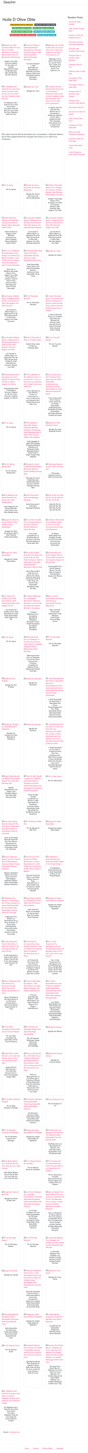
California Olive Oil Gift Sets (77, 72)
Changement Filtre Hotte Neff (75, 126)
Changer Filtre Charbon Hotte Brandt (77, 101)
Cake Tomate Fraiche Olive (76, 29)
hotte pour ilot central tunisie (45, 25)
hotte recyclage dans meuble (44, 31)
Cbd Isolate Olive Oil (76, 107)
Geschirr (9, 2)
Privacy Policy (47, 1448)
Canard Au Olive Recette (75, 23)
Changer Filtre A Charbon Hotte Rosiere (75, 93)
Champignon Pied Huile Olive (75, 79)
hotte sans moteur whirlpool (22, 31)
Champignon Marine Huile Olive (76, 86)
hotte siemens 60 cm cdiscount (22, 25)
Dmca (27, 1448)
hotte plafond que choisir (47, 35)
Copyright (59, 1448)
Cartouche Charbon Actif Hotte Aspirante (76, 43)
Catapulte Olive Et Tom (75, 65)
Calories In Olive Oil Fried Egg (76, 139)
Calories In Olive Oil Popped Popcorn (76, 36)
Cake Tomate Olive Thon (76, 119)
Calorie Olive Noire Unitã (75, 146)
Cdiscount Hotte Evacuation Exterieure (77, 133)
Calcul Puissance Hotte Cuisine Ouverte (77, 153)
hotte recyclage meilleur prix (43, 28)
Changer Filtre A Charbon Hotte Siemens (75, 57)
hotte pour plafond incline (22, 28)
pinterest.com (15, 1432)
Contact (35, 1448)
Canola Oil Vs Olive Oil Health (77, 112)
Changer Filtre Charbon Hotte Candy (77, 49)
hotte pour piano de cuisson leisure (23, 35)
